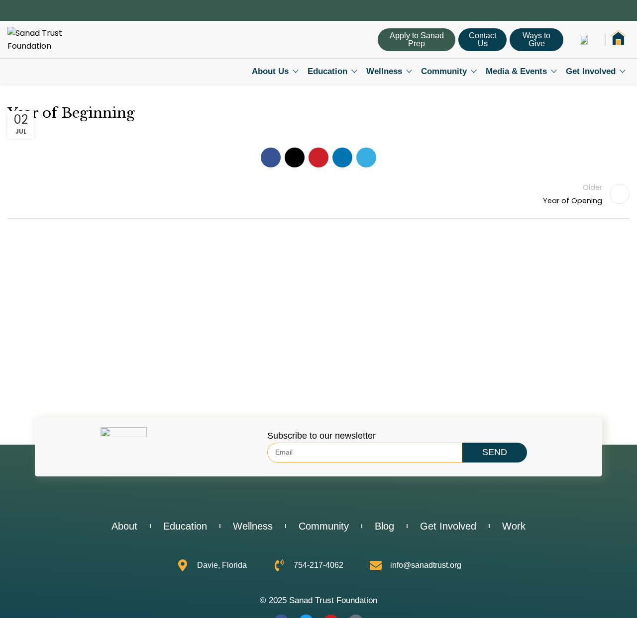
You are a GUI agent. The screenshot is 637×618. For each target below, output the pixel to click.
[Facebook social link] (589, 10)
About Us (270, 71)
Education (327, 71)
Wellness (384, 71)
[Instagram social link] (601, 10)
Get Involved (591, 71)
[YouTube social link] (612, 10)
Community (444, 71)
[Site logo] (52, 39)
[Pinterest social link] (318, 157)
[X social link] (295, 157)
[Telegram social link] (366, 157)
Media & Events (516, 71)
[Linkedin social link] (624, 10)
